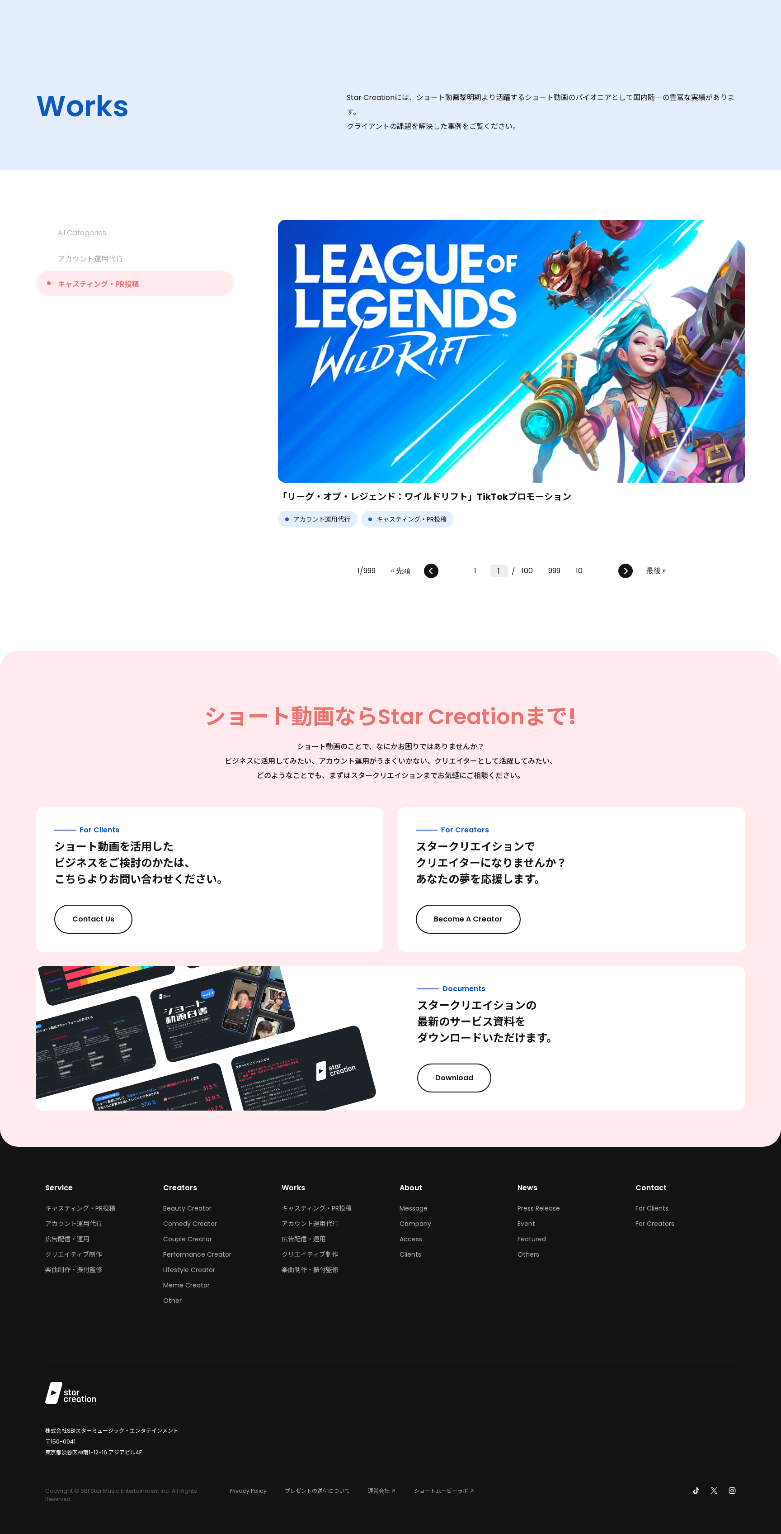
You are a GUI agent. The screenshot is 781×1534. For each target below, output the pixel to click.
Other (172, 1300)
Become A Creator (468, 919)
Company (415, 1223)
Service (59, 1188)
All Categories (82, 233)
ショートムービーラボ (441, 1491)
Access (411, 1239)
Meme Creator (186, 1285)
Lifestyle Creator (189, 1269)
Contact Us (93, 919)
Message (414, 1208)
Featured (532, 1239)
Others (528, 1254)
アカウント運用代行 (90, 258)
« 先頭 (400, 570)
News (527, 1188)
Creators (180, 1188)
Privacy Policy (248, 1491)
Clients (410, 1254)
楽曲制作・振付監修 (73, 1269)
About (411, 1188)
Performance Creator (197, 1254)
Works (293, 1188)
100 (527, 570)
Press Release (539, 1208)
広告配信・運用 (67, 1239)
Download (454, 1078)
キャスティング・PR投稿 (98, 283)
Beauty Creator (187, 1208)
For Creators (654, 1223)
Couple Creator (187, 1239)
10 (579, 570)
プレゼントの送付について (317, 1491)
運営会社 (379, 1491)
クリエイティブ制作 (73, 1254)
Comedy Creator (190, 1223)
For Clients (651, 1208)
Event (526, 1223)
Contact (651, 1188)
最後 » (656, 570)
